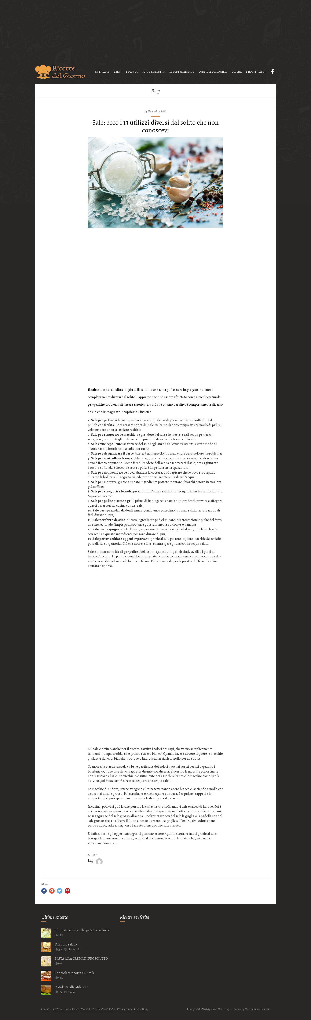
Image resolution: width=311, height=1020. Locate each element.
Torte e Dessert (153, 71)
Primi (118, 71)
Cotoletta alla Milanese (71, 987)
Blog (155, 90)
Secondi (132, 71)
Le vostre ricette (181, 71)
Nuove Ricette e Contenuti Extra (98, 1009)
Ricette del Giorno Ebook (65, 1009)
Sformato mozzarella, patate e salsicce (82, 930)
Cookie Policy (141, 1009)
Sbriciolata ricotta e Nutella (75, 973)
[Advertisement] (155, 29)
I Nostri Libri (256, 71)
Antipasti (102, 71)
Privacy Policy (124, 1009)
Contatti (45, 1009)
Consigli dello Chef (213, 71)
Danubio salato (66, 944)
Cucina (237, 71)
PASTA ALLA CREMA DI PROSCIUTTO (81, 958)
